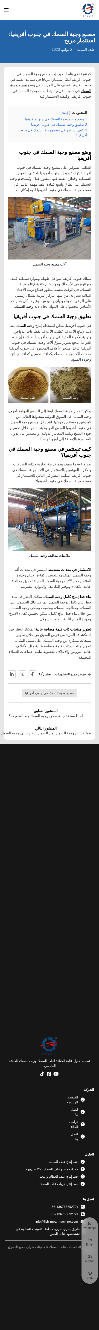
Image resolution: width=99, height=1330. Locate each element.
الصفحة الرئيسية (72, 1099)
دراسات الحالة (72, 1124)
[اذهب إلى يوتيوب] (56, 1074)
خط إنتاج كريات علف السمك (59, 1184)
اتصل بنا (74, 1112)
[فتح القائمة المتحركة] (6, 10)
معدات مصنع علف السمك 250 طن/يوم (52, 1169)
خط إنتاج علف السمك (63, 1162)
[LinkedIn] (12, 674)
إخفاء (64, 113)
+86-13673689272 (65, 1207)
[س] (22, 674)
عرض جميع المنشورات (70, 674)
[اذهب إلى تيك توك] (42, 1074)
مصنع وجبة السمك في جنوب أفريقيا (49, 693)
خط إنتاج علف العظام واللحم (58, 1176)
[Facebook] (32, 674)
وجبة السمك (24, 306)
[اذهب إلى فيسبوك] (49, 1074)
